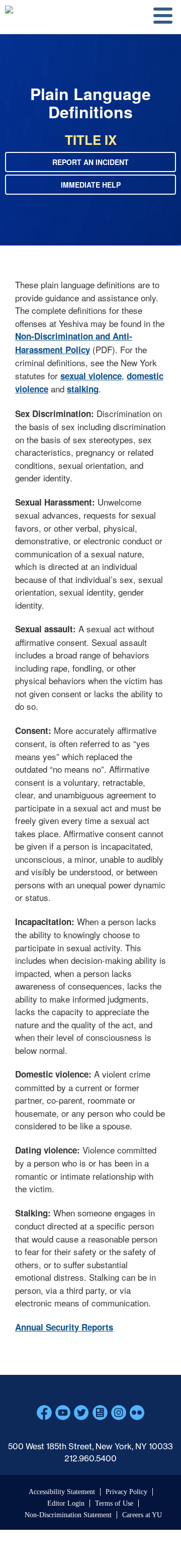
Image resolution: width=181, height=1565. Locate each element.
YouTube (62, 1412)
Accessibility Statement (62, 1492)
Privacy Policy (126, 1492)
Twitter (81, 1412)
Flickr (137, 1412)
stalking (83, 389)
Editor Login (65, 1503)
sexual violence (91, 376)
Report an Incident (90, 162)
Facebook (44, 1412)
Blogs (100, 1412)
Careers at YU (142, 1515)
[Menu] (158, 17)
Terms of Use (114, 1503)
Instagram (118, 1412)
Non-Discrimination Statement (68, 1515)
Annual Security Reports (64, 1327)
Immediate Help (91, 185)
